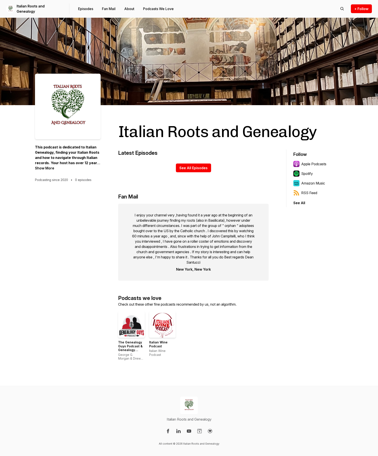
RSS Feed (309, 193)
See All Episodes (193, 168)
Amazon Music (313, 183)
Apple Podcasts (313, 164)
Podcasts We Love (158, 9)
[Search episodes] (342, 8)
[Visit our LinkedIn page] (178, 431)
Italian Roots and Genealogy (31, 9)
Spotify (307, 173)
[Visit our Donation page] (210, 431)
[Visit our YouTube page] (189, 431)
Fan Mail (109, 9)
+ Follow (361, 9)
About (129, 9)
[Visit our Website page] (199, 431)
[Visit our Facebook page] (168, 431)
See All (299, 203)
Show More (44, 168)
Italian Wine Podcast (158, 344)
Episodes (85, 9)
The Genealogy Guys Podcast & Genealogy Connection (130, 348)
